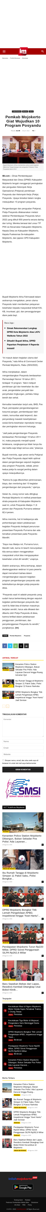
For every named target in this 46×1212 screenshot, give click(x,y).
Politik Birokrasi (15, 58)
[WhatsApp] (15, 645)
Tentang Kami (18, 1200)
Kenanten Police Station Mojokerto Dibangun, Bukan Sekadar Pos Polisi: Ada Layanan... (21, 838)
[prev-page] (3, 706)
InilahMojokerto (21, 1209)
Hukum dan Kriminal (6, 686)
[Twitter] (10, 645)
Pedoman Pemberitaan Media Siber (17, 1202)
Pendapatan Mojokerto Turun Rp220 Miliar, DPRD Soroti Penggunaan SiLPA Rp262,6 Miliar (22, 949)
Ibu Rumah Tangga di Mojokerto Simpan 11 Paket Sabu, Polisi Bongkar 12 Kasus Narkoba (29, 683)
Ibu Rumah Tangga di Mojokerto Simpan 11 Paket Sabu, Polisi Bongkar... (20, 875)
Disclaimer (34, 1202)
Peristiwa (5, 670)
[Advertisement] (23, 24)
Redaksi (27, 1200)
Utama (31, 111)
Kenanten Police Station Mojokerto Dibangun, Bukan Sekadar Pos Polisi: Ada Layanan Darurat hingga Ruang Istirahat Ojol (29, 669)
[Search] (42, 51)
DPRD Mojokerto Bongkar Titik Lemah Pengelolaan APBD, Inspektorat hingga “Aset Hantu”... (21, 912)
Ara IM (18, 131)
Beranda (5, 58)
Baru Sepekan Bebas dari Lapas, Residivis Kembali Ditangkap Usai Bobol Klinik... (21, 986)
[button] (4, 51)
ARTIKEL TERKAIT (10, 658)
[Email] (21, 645)
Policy (30, 1205)
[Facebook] (4, 645)
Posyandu (27, 636)
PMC (24, 1205)
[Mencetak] (26, 645)
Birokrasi (25, 58)
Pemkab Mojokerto (15, 636)
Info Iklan (17, 1205)
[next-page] (7, 706)
